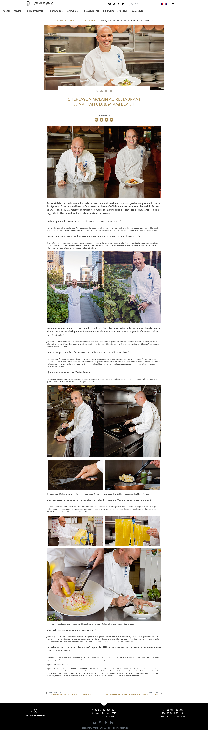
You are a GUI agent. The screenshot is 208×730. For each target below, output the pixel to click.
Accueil (6, 11)
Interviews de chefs (92, 20)
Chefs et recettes (35, 11)
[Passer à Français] (162, 3)
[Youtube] (109, 4)
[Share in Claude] (101, 120)
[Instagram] (114, 4)
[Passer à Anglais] (166, 3)
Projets (17, 11)
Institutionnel (73, 11)
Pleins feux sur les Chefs (72, 20)
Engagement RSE (91, 11)
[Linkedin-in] (123, 4)
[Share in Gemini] (106, 120)
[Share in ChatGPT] (96, 120)
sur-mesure (122, 11)
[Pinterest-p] (118, 4)
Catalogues (137, 11)
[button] (173, 4)
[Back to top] (104, 703)
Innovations (55, 11)
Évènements (108, 11)
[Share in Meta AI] (111, 120)
